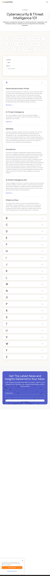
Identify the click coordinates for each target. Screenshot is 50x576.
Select (8, 62)
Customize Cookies (12, 571)
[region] (12, 566)
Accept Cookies (12, 567)
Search (8, 65)
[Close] (22, 560)
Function (8, 59)
